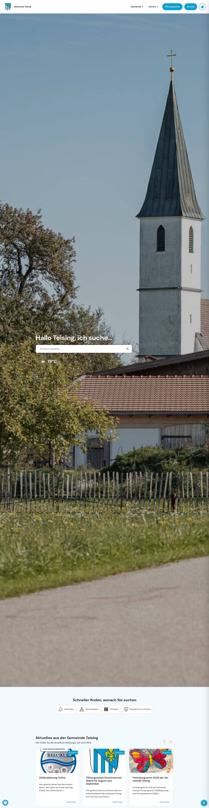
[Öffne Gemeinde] (143, 7)
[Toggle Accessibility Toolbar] (204, 803)
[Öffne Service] (158, 7)
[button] (164, 741)
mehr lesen (71, 802)
